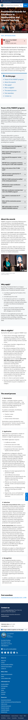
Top (26, 619)
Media (2, 690)
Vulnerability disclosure (5, 715)
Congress (3, 688)
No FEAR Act (3, 718)
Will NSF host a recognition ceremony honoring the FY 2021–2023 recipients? (12, 163)
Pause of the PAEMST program (14, 79)
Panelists (3, 694)
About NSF (3, 660)
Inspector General (14, 715)
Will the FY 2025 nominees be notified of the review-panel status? (12, 180)
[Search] (21, 5)
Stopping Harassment (6, 706)
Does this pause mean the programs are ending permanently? (12, 147)
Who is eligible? (9, 88)
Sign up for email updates (9, 649)
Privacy (21, 715)
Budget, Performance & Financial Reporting (11, 702)
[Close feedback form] (26, 494)
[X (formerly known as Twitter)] (5, 653)
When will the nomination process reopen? (11, 201)
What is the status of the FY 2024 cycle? (11, 169)
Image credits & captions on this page (13, 629)
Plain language (21, 718)
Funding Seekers (5, 684)
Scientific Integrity (5, 710)
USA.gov (8, 718)
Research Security (5, 708)
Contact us (8, 96)
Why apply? (8, 85)
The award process (11, 90)
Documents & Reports (6, 700)
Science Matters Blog (6, 678)
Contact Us (3, 668)
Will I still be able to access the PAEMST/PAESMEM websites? (10, 207)
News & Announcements (6, 674)
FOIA (25, 715)
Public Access (4, 704)
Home (2, 35)
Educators (3, 692)
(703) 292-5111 (4, 645)
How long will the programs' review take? (11, 158)
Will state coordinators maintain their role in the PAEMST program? (12, 191)
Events (2, 676)
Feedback (26, 498)
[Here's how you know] (14, 1)
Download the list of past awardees (13, 597)
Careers (3, 662)
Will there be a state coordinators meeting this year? (11, 185)
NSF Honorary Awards (10, 35)
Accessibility (14, 718)
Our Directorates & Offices (7, 664)
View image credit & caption (21, 31)
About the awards (10, 82)
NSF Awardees (4, 686)
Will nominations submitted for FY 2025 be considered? (11, 174)
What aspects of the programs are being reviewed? (11, 152)
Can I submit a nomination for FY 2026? (11, 196)
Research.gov (4, 712)
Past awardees (9, 93)
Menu (25, 5)
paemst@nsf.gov (9, 610)
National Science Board (6, 666)
